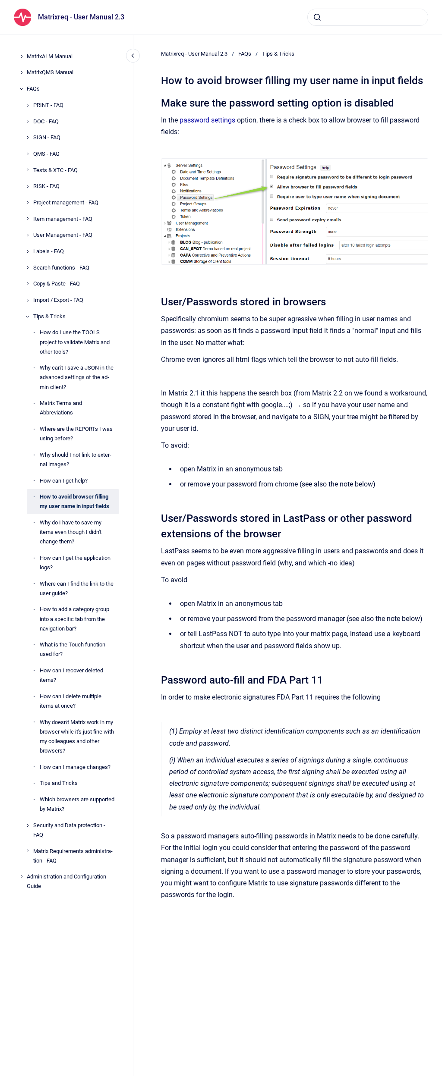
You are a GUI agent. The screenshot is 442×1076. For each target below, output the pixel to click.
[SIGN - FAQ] (27, 137)
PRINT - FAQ (48, 105)
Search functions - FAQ (61, 267)
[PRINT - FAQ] (27, 105)
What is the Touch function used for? (72, 649)
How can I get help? (64, 480)
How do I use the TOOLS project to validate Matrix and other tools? (75, 341)
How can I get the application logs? (75, 563)
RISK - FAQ (46, 186)
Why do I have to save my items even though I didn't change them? (70, 532)
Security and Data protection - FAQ (69, 830)
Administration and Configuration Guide (66, 881)
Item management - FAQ (62, 219)
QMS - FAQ (46, 154)
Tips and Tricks (59, 783)
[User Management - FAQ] (27, 235)
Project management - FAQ (65, 202)
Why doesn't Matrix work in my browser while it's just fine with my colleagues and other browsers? (77, 736)
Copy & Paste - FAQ (56, 283)
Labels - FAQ (48, 251)
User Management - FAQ (62, 235)
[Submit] (317, 17)
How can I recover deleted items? (71, 675)
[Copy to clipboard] (157, 102)
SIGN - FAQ (46, 137)
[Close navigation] (133, 56)
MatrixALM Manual (50, 56)
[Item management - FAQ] (27, 218)
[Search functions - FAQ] (27, 267)
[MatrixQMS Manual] (21, 72)
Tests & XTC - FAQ (55, 170)
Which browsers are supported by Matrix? (77, 804)
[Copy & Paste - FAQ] (27, 283)
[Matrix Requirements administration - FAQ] (27, 850)
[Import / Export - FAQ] (27, 300)
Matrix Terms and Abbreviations (61, 408)
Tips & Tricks (49, 316)
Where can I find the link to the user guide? (77, 588)
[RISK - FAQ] (27, 186)
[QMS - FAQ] (27, 154)
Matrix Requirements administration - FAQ (73, 856)
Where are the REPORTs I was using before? (76, 434)
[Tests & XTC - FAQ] (27, 169)
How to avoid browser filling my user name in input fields (74, 501)
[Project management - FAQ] (27, 202)
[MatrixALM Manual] (21, 56)
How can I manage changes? (75, 767)
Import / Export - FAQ (58, 300)
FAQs (33, 88)
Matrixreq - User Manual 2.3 (81, 17)
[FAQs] (21, 88)
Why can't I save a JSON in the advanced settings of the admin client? (77, 377)
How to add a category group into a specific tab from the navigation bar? (74, 618)
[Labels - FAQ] (27, 251)
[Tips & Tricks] (27, 316)
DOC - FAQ (46, 121)
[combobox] (368, 17)
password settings (207, 120)
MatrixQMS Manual (50, 72)
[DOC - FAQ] (27, 121)
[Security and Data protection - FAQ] (27, 825)
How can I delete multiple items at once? (70, 701)
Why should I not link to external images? (75, 459)
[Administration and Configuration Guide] (21, 876)
